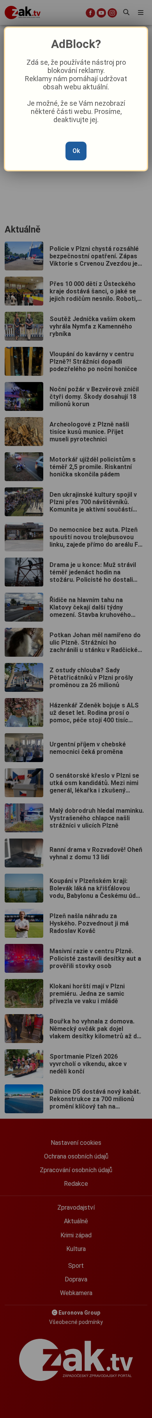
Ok (76, 151)
